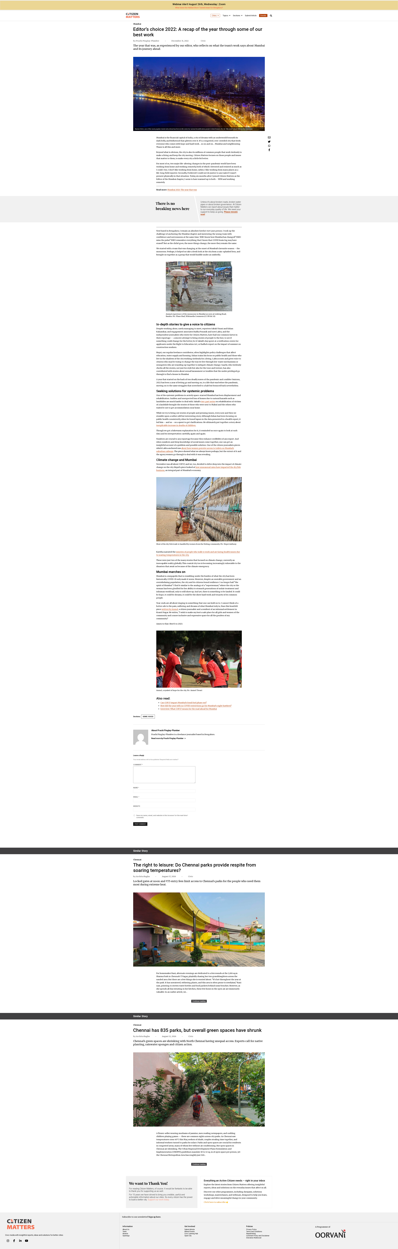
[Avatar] (140, 737)
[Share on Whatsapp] (269, 145)
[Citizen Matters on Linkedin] (20, 1241)
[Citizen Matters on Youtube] (26, 1241)
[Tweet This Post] (269, 141)
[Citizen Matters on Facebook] (14, 1241)
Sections (237, 15)
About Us (126, 1229)
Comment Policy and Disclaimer (257, 1236)
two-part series (208, 401)
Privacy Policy (251, 1229)
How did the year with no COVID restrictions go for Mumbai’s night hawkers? (196, 706)
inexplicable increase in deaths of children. (176, 425)
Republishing (251, 1234)
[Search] (271, 16)
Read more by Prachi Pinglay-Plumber (167, 738)
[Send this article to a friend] (269, 137)
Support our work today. (158, 1199)
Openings (126, 1236)
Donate (263, 15)
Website (136, 806)
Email (136, 797)
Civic (203, 41)
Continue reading (199, 1001)
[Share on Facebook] (269, 150)
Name (136, 788)
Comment (138, 765)
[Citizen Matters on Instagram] (8, 1241)
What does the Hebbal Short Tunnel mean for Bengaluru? (199, 8)
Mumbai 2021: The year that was (182, 190)
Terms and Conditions (254, 1232)
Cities (214, 15)
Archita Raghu (143, 876)
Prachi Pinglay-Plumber (147, 41)
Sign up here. (155, 1217)
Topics (226, 15)
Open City (188, 1236)
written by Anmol (170, 609)
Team (125, 1232)
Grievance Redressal (253, 1238)
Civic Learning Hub (191, 1234)
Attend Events (189, 1232)
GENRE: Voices (148, 716)
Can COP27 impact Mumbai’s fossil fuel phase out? (183, 702)
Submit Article (251, 15)
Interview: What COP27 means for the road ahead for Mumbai (188, 709)
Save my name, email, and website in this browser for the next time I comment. (162, 816)
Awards (125, 1234)
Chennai (137, 859)
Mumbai (137, 24)
